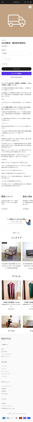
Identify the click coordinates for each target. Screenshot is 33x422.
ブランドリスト (5, 371)
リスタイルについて (6, 386)
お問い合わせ (5, 393)
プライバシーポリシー (7, 406)
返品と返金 (4, 351)
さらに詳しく (5, 208)
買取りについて (5, 356)
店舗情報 (4, 388)
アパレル (4, 368)
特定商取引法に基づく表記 (8, 408)
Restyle (4, 40)
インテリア (4, 366)
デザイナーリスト (6, 374)
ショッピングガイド (6, 354)
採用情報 (4, 391)
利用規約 (4, 403)
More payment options (16, 77)
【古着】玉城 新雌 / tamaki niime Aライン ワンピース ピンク (11, 304)
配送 (3, 349)
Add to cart (16, 69)
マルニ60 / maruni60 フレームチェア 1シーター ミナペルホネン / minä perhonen (11, 266)
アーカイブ (4, 376)
